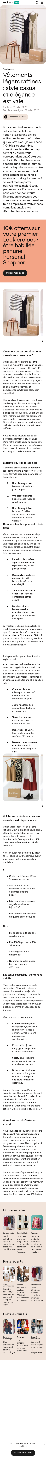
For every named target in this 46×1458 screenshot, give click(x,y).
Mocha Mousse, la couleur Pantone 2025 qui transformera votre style (23, 1292)
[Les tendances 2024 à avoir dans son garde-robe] (23, 1326)
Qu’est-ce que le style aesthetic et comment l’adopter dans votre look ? (8, 1297)
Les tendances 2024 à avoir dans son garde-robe (22, 1346)
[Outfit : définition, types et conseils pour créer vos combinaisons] (9, 1222)
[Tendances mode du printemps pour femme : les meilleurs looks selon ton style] (37, 1222)
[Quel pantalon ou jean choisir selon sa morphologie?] (9, 1326)
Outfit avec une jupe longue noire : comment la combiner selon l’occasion (23, 1244)
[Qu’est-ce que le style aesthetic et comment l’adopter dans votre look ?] (9, 1274)
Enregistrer (38, 9)
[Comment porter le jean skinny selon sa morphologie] (37, 1326)
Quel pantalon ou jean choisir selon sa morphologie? (9, 1347)
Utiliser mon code (15, 273)
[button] (42, 2)
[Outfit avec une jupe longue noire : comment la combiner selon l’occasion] (23, 1222)
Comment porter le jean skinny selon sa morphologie (37, 1347)
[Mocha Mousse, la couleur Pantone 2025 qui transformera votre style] (23, 1274)
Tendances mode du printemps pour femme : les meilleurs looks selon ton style (37, 1244)
